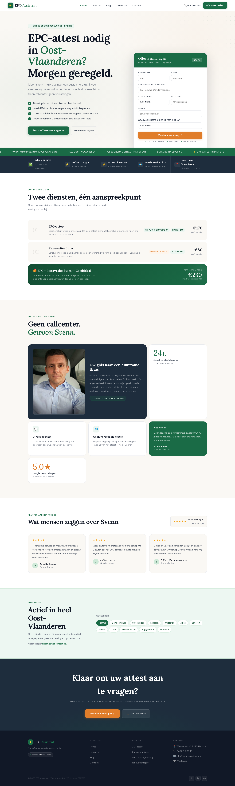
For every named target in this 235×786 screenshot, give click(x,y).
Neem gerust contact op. (54, 644)
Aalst (183, 622)
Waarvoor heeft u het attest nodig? (159, 120)
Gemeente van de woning (152, 84)
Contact (136, 5)
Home (83, 5)
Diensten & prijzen (84, 130)
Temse (102, 629)
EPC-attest (137, 746)
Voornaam (144, 72)
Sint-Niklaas (138, 622)
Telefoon (176, 96)
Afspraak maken (215, 5)
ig (198, 778)
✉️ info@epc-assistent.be (187, 756)
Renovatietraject (140, 762)
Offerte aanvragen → (102, 713)
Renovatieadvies (140, 752)
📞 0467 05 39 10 (192, 5)
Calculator (121, 5)
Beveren (196, 622)
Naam (174, 72)
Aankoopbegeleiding (142, 757)
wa (204, 778)
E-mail (141, 108)
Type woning (145, 96)
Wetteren (169, 622)
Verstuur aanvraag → (170, 135)
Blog (108, 5)
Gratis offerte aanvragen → (48, 130)
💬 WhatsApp (180, 760)
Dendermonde (119, 622)
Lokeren (154, 622)
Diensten (96, 5)
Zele (113, 629)
